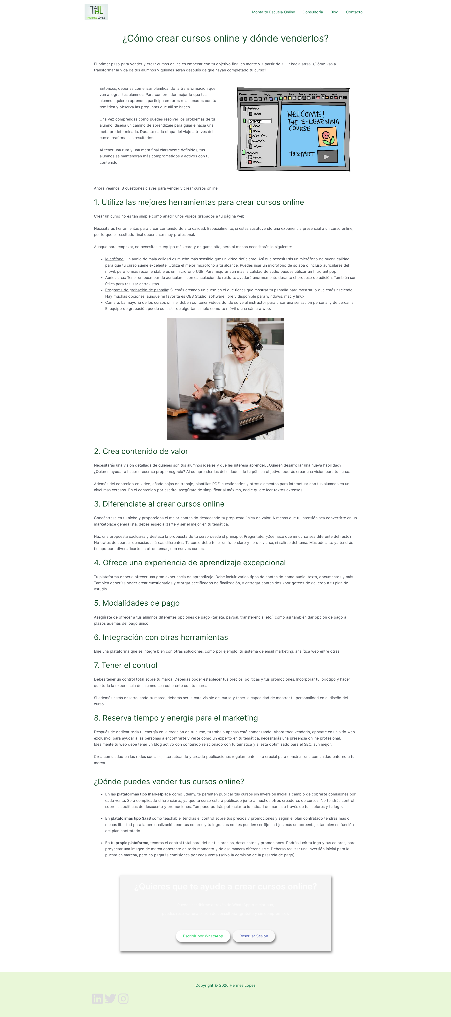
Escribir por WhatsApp (203, 936)
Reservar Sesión (254, 936)
